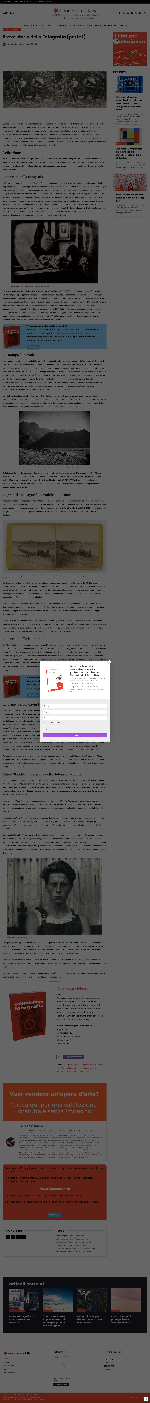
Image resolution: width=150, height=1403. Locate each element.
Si (46, 725)
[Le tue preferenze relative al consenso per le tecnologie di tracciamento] (146, 1399)
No (47, 729)
